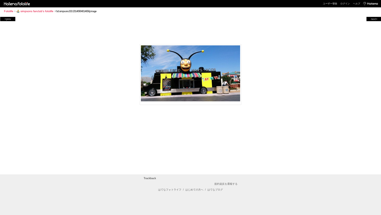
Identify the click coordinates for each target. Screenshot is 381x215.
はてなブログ (215, 189)
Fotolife (8, 11)
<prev (8, 19)
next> (374, 19)
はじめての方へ (194, 189)
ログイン (345, 3)
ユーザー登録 (330, 3)
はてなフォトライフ (169, 189)
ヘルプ (356, 3)
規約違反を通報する (226, 183)
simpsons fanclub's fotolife (36, 11)
